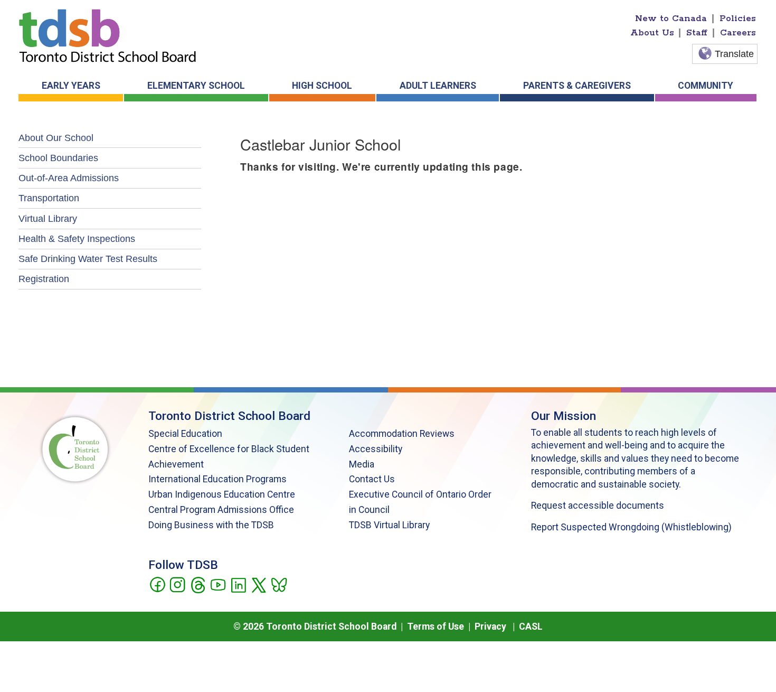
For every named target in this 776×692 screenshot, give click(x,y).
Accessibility (375, 449)
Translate (734, 54)
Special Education (185, 433)
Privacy (490, 626)
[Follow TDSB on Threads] (197, 584)
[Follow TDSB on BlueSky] (278, 584)
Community (705, 85)
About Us (652, 33)
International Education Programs (217, 479)
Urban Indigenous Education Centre (221, 494)
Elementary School (196, 85)
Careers (738, 33)
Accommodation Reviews (402, 433)
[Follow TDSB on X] (258, 584)
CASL (531, 626)
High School (322, 85)
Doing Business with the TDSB (211, 525)
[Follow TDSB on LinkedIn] (238, 584)
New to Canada (671, 18)
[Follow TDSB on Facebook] (157, 584)
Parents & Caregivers (577, 85)
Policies (738, 18)
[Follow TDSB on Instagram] (177, 584)
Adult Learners (438, 85)
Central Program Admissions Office (221, 509)
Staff (696, 33)
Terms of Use (435, 626)
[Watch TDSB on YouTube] (217, 584)
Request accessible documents (597, 505)
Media (361, 464)
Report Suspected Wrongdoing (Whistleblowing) (631, 527)
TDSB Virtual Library (389, 525)
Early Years (71, 85)
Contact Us (372, 479)
